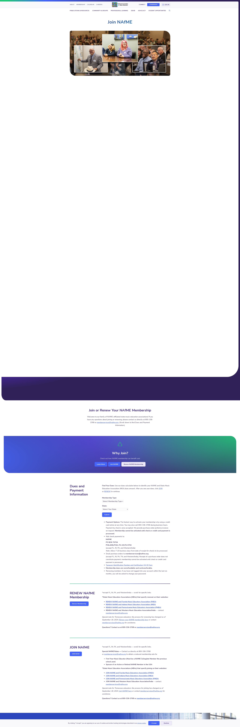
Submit (107, 515)
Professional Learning (119, 11)
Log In (167, 5)
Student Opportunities (157, 11)
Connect (142, 4)
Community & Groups (100, 11)
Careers (99, 4)
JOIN (160, 488)
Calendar (90, 4)
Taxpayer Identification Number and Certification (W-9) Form (129, 565)
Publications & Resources (79, 11)
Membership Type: (109, 498)
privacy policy (141, 723)
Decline (166, 723)
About (72, 4)
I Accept (154, 723)
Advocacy (142, 11)
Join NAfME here (125, 691)
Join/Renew (153, 4)
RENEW (107, 491)
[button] (169, 10)
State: (104, 506)
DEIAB (133, 11)
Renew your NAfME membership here (133, 620)
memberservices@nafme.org (107, 422)
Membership (80, 4)
